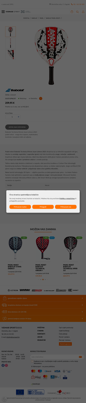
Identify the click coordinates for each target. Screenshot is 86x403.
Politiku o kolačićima (67, 198)
